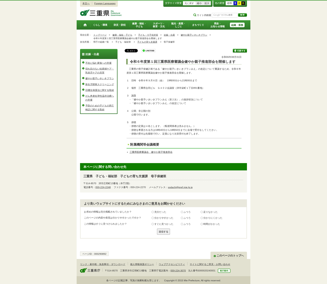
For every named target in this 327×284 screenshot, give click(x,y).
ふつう (187, 212)
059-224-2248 (103, 187)
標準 (229, 3)
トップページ (100, 35)
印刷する (240, 51)
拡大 (207, 3)
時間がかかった (211, 224)
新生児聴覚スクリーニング (99, 84)
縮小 (199, 3)
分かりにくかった (212, 217)
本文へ (86, 3)
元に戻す (189, 3)
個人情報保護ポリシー (142, 264)
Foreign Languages (104, 3)
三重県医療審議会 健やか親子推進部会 (151, 152)
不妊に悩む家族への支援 (98, 63)
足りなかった (210, 212)
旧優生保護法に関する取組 (99, 90)
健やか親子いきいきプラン (194, 35)
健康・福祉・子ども (122, 35)
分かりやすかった (163, 217)
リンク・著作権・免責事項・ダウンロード (102, 264)
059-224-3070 (178, 270)
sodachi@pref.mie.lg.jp (180, 187)
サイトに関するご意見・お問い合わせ (210, 264)
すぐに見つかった (163, 224)
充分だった (160, 212)
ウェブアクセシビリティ (172, 264)
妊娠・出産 (169, 35)
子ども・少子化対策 (148, 35)
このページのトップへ (230, 255)
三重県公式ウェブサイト (101, 13)
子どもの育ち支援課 (147, 42)
